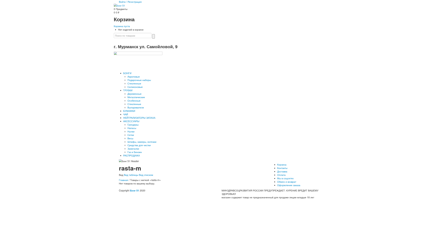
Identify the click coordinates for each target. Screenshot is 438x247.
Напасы (131, 128)
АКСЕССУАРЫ (131, 121)
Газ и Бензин (134, 152)
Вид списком (146, 175)
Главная (123, 180)
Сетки (130, 135)
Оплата (281, 175)
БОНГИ (127, 73)
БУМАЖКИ (129, 111)
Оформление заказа (288, 185)
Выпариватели (135, 107)
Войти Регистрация (130, 1)
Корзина (281, 164)
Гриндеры (133, 124)
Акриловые (133, 76)
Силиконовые (135, 87)
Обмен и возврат (286, 181)
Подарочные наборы (139, 80)
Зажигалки (133, 148)
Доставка (282, 171)
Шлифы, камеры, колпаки (141, 141)
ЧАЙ (125, 114)
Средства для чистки (139, 145)
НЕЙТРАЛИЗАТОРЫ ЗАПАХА (139, 117)
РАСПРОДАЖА (131, 155)
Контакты (282, 168)
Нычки (130, 131)
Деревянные (134, 93)
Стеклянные (134, 83)
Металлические (136, 97)
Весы (130, 138)
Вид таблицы (131, 175)
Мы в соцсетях (285, 178)
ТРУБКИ (127, 90)
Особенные (133, 100)
